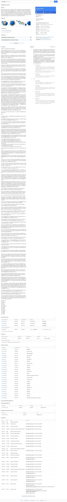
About (22, 500)
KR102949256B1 (4, 383)
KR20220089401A (4, 357)
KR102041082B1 (4, 373)
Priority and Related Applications (45, 38)
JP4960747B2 (4, 391)
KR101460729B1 (4, 363)
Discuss (50, 39)
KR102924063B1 (4, 395)
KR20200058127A (4, 369)
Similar (51, 12)
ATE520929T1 (4, 359)
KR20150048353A (4, 371)
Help (45, 500)
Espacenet (42, 39)
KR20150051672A (4, 365)
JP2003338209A (4, 321)
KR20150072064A (4, 385)
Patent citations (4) (40, 37)
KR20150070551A (4, 387)
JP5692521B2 (4, 353)
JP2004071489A (4, 323)
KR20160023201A (4, 379)
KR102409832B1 (4, 361)
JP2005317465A (4, 325)
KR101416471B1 (4, 377)
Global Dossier (46, 39)
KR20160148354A (4, 393)
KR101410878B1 (4, 351)
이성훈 (40, 16)
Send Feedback (26, 500)
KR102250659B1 (4, 397)
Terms (37, 500)
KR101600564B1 (4, 367)
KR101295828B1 (4, 375)
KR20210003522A (4, 381)
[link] (7, 30)
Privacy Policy (42, 500)
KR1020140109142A (5, 407)
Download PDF (39, 12)
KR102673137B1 (4, 389)
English (42, 14)
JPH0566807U (4, 329)
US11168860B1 (4, 355)
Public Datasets (32, 500)
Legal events (49, 37)
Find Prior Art (46, 12)
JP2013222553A (4, 349)
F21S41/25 (4, 30)
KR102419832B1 (4, 338)
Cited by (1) (45, 37)
